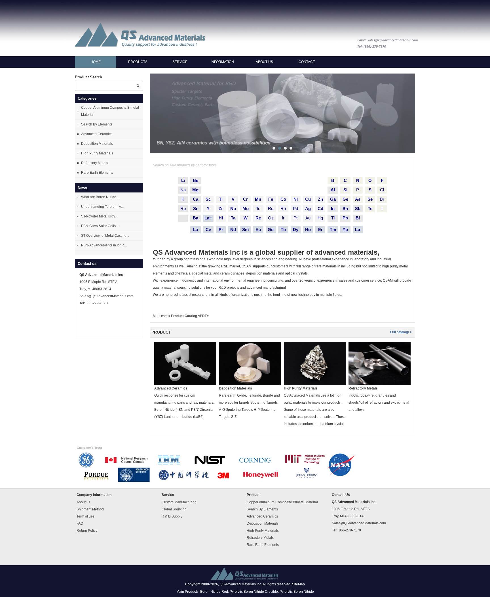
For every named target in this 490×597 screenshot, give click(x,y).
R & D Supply (172, 516)
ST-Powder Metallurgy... (99, 216)
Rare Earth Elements (97, 173)
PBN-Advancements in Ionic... (104, 245)
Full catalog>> (401, 332)
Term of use (85, 516)
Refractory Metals (94, 163)
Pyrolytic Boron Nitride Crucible (254, 592)
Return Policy (87, 531)
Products (137, 62)
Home (95, 62)
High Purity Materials (97, 153)
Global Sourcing (174, 509)
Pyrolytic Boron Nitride (297, 592)
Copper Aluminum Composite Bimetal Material (110, 111)
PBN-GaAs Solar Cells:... (100, 226)
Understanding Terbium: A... (102, 207)
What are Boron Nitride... (100, 197)
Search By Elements (96, 124)
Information (222, 62)
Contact (307, 62)
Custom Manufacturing (179, 502)
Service (179, 62)
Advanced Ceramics (96, 134)
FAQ (80, 523)
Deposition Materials (97, 144)
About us (264, 62)
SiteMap (298, 584)
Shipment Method (90, 509)
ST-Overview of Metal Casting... (105, 236)
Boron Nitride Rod (214, 592)
